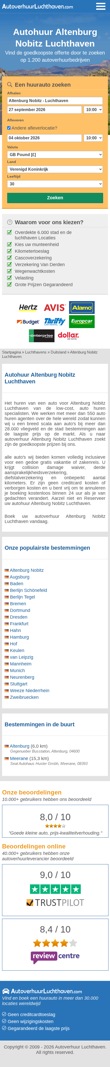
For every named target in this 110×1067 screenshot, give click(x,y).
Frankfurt (18, 623)
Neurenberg (21, 677)
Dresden (18, 617)
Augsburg (19, 577)
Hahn (15, 630)
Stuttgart (18, 683)
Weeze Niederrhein (29, 690)
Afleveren (15, 120)
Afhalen (14, 93)
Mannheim (20, 663)
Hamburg (19, 637)
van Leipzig (21, 657)
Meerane (18, 758)
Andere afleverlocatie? (34, 128)
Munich (17, 670)
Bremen (17, 603)
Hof (13, 643)
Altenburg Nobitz (26, 570)
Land (11, 162)
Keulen (16, 650)
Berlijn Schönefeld (28, 590)
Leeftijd (13, 176)
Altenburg (19, 746)
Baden (16, 583)
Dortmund (19, 610)
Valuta (12, 147)
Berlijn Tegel (22, 597)
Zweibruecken (24, 697)
